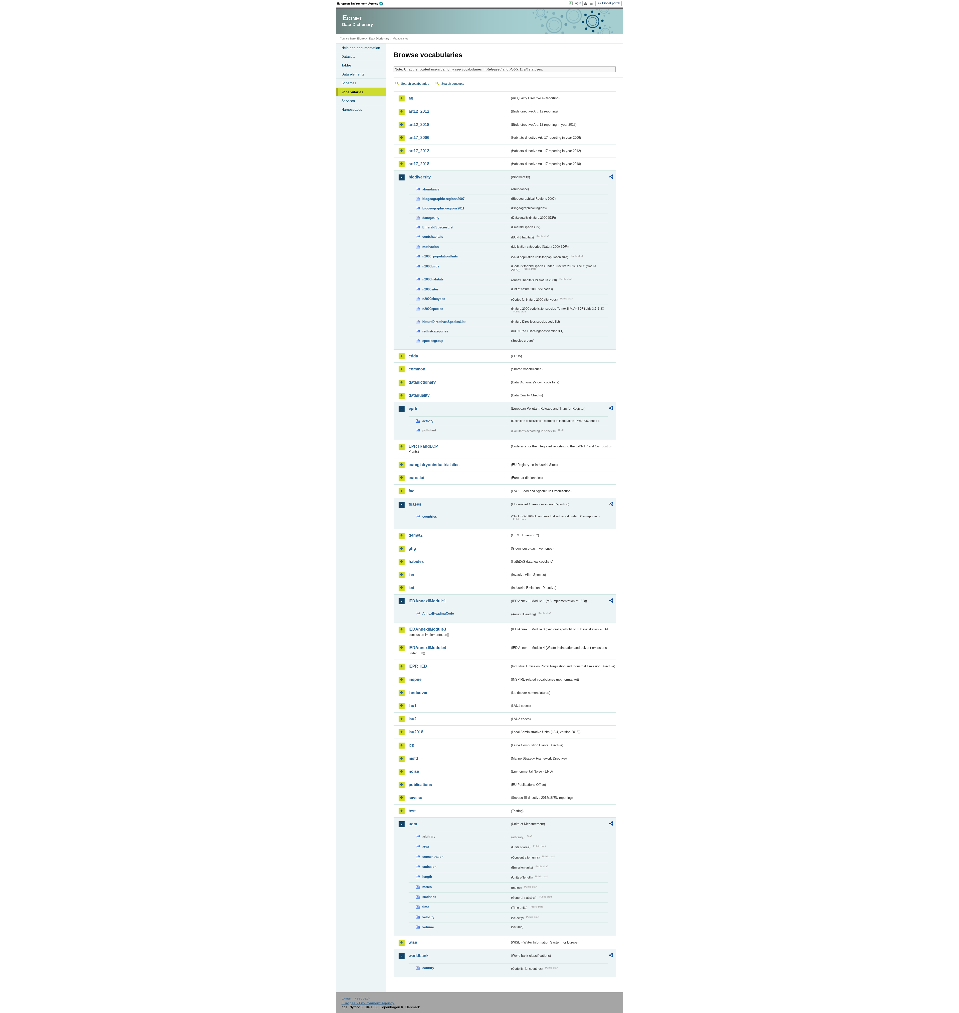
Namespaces (351, 109)
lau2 (413, 719)
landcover (418, 693)
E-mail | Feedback (355, 998)
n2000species (432, 309)
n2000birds (430, 266)
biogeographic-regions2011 (443, 208)
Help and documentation (360, 48)
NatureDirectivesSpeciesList (444, 322)
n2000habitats (433, 279)
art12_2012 (419, 111)
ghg (412, 548)
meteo (427, 887)
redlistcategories (435, 331)
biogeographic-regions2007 (443, 199)
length (427, 877)
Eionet (361, 38)
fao (412, 491)
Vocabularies (352, 92)
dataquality (430, 218)
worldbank (419, 956)
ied (411, 588)
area (425, 846)
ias (411, 575)
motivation (430, 247)
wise (413, 942)
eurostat (416, 478)
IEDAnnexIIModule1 (427, 601)
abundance (430, 189)
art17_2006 (419, 137)
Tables (346, 65)
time (425, 907)
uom (413, 824)
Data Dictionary (379, 38)
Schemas (348, 83)
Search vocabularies (415, 83)
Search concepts (452, 83)
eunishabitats (432, 236)
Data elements (352, 74)
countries (429, 516)
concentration (433, 857)
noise (414, 771)
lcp (411, 745)
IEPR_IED (418, 666)
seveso (415, 798)
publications (420, 785)
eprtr (413, 408)
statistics (429, 897)
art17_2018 (419, 164)
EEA (361, 3)
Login (577, 3)
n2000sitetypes (433, 299)
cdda (413, 356)
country (428, 968)
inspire (415, 679)
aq (411, 98)
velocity (428, 917)
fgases (415, 504)
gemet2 (416, 535)
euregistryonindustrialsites (434, 465)
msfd (413, 758)
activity (427, 421)
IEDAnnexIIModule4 (427, 648)
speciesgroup (432, 341)
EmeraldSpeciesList (437, 227)
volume (428, 927)
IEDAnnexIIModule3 (427, 629)
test (412, 811)
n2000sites (430, 289)
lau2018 (416, 732)
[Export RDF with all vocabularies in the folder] (611, 177)
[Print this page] (586, 3)
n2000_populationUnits (440, 256)
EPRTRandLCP (423, 446)
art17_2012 (419, 151)
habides (416, 561)
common (417, 369)
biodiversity (420, 177)
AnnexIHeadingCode (438, 613)
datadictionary (422, 382)
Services (348, 101)
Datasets (348, 56)
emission (429, 867)
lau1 (413, 706)
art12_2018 (419, 124)
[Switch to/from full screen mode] (593, 3)
